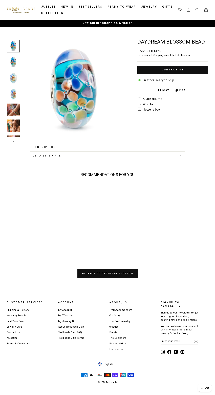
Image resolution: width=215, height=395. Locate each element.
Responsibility (117, 343)
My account (65, 309)
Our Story (114, 315)
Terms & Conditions (18, 343)
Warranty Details (16, 315)
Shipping (158, 55)
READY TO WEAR (122, 6)
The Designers (117, 337)
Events (113, 332)
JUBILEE (48, 6)
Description (44, 147)
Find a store (116, 349)
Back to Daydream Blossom (110, 273)
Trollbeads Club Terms (71, 337)
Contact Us (13, 332)
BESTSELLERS (90, 6)
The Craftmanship (120, 321)
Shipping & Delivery (18, 309)
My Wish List (65, 315)
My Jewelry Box (67, 321)
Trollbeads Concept (120, 309)
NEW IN (67, 6)
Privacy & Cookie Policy (175, 333)
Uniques (114, 326)
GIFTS (167, 6)
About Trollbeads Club (71, 326)
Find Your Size (15, 321)
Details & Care (47, 155)
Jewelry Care (14, 326)
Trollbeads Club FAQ (70, 332)
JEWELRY (149, 6)
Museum (12, 337)
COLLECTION (52, 13)
